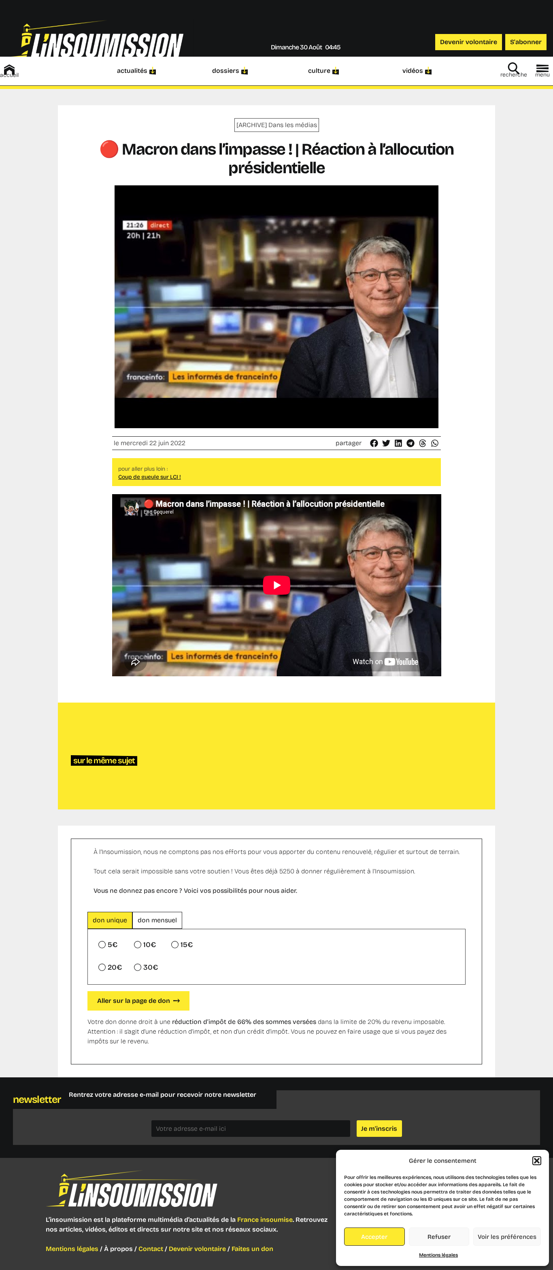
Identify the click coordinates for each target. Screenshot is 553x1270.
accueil (9, 75)
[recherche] (514, 68)
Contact (150, 1249)
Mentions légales (438, 1255)
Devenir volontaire (197, 1249)
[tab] (109, 920)
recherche (513, 74)
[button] (537, 1161)
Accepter (374, 1236)
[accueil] (9, 69)
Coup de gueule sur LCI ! (149, 477)
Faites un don (252, 1249)
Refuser (439, 1236)
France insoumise (265, 1219)
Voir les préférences (507, 1236)
